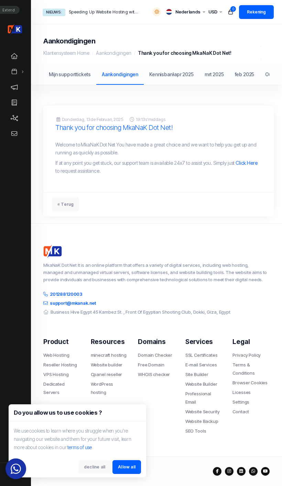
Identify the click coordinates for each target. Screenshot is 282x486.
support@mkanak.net (73, 303)
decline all (94, 466)
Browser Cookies (250, 382)
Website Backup (201, 421)
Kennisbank (162, 74)
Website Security (202, 411)
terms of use (79, 447)
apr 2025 (184, 74)
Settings (240, 402)
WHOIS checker (154, 374)
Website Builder (201, 384)
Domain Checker (155, 355)
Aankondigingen (113, 53)
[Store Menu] (14, 71)
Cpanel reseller (106, 374)
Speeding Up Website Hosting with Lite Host (104, 11)
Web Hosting (56, 355)
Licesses (241, 392)
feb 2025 (244, 74)
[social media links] (217, 471)
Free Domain (151, 364)
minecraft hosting (109, 355)
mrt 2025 (214, 74)
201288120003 (66, 294)
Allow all (126, 466)
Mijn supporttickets (70, 74)
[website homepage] (156, 251)
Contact (240, 411)
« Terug (65, 204)
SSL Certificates (201, 355)
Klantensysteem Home (66, 53)
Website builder (107, 364)
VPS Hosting (55, 374)
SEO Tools (195, 431)
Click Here (247, 163)
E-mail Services (201, 364)
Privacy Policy (246, 355)
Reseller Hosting (60, 364)
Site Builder (196, 374)
